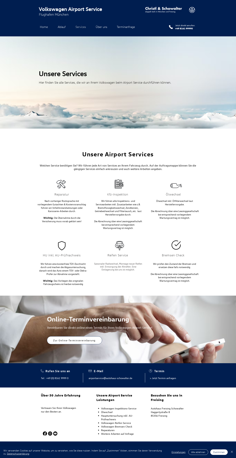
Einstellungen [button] (179, 452)
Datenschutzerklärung (18, 453)
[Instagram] (50, 433)
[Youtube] (55, 433)
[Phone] (171, 27)
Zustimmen (219, 452)
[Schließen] (232, 452)
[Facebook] (45, 433)
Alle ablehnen (198, 452)
